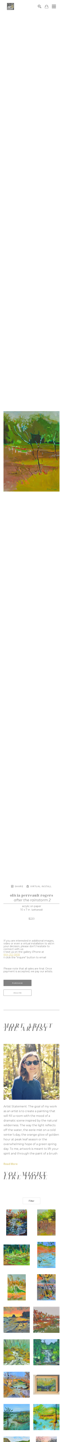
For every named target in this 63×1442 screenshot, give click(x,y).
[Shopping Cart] (46, 7)
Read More (11, 1164)
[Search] (39, 6)
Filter (31, 1200)
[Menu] (54, 6)
